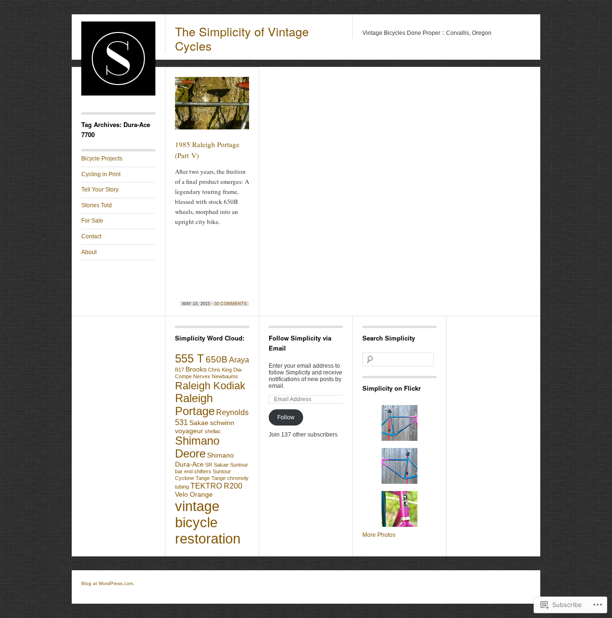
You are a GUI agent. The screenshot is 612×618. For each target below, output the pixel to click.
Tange (203, 478)
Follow (286, 417)
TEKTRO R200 (216, 485)
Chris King (220, 370)
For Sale (92, 220)
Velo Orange (194, 494)
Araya (239, 359)
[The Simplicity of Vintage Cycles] (118, 93)
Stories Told (96, 205)
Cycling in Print (100, 174)
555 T (189, 358)
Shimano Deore (197, 447)
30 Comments (230, 303)
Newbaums (225, 376)
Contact (91, 236)
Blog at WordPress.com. (107, 583)
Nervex (201, 376)
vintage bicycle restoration (207, 522)
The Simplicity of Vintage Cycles (242, 38)
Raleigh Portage (195, 404)
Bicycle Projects (101, 158)
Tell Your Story (100, 189)
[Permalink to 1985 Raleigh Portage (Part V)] (212, 107)
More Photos (378, 535)
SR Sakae (217, 465)
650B (217, 359)
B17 (179, 370)
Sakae (198, 422)
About (89, 252)
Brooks (196, 369)
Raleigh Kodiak (210, 386)
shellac (213, 431)
